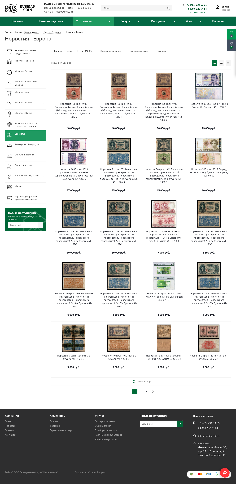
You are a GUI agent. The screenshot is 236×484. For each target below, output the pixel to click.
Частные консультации (108, 434)
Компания (12, 415)
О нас (8, 421)
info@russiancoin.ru (209, 436)
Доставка (55, 425)
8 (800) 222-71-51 (197, 8)
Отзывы (9, 430)
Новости (10, 425)
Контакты (10, 434)
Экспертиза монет (105, 421)
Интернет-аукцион (106, 439)
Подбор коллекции (106, 430)
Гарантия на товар (61, 430)
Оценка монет (103, 425)
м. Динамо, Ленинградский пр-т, (69, 3)
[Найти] (168, 8)
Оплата (54, 421)
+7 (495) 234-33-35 (197, 4)
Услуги (99, 415)
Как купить (57, 415)
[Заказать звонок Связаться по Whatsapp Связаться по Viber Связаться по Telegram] (225, 471)
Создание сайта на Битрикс (91, 472)
